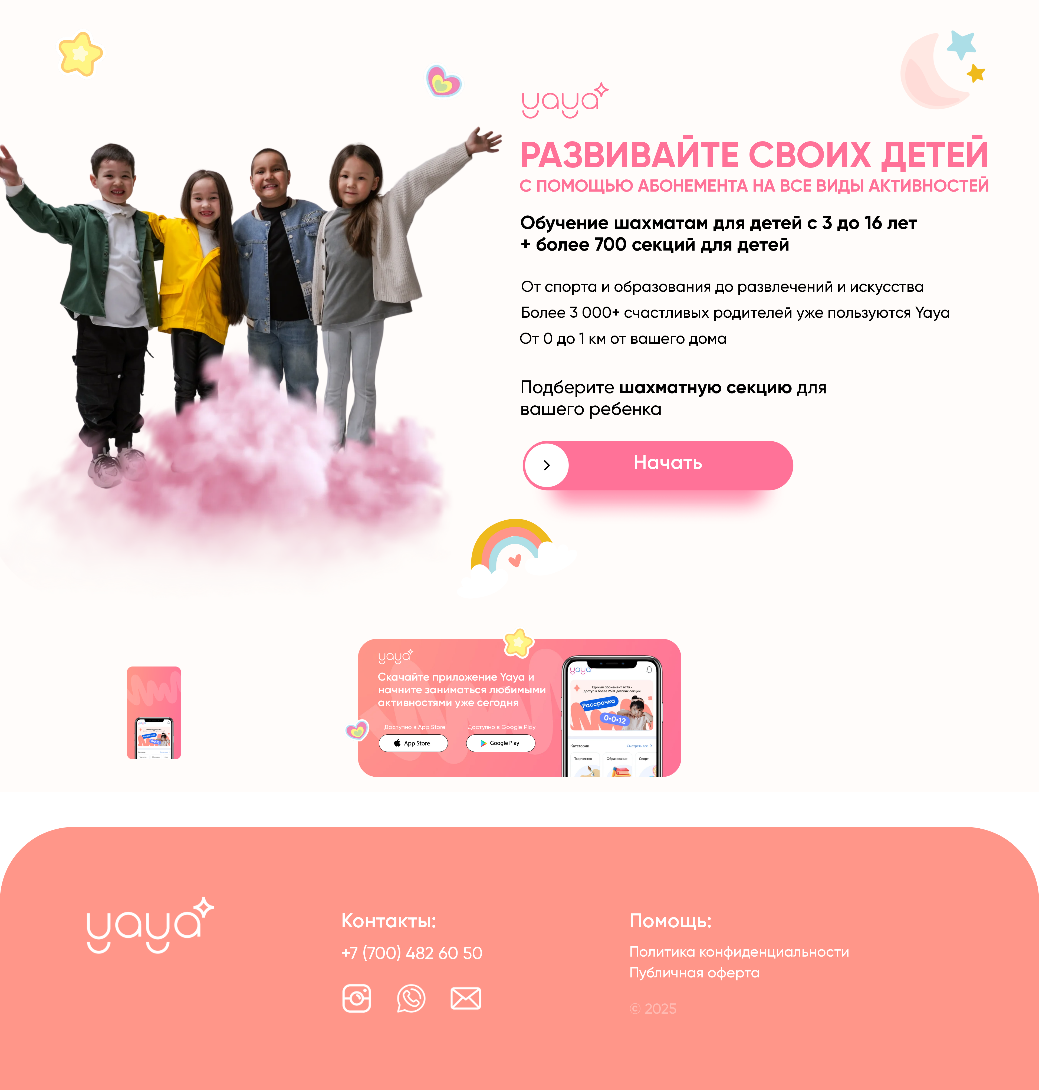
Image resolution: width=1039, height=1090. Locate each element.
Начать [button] (668, 464)
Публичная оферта (694, 973)
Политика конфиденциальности (739, 952)
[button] (658, 483)
